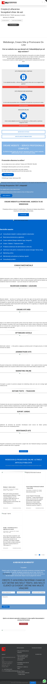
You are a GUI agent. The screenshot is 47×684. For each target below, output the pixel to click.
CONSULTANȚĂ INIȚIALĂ (23, 265)
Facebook (40, 491)
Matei (7, 489)
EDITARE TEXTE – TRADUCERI (23, 391)
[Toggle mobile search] (42, 2)
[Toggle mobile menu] (44, 2)
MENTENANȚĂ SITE (23, 431)
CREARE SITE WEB (23, 310)
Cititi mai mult (5, 508)
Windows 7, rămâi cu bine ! (9, 487)
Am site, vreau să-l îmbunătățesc (17, 20)
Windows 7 (5, 490)
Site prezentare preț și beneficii (23, 651)
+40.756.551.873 (7, 574)
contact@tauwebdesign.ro (11, 671)
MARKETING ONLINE (23, 371)
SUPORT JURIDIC (23, 412)
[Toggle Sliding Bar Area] (46, 1)
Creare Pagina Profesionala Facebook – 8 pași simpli (23, 672)
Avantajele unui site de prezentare (23, 663)
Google (4, 532)
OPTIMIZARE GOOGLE (23, 333)
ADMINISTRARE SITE (23, 352)
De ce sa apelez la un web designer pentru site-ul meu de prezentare (22, 657)
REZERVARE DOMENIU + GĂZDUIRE (23, 286)
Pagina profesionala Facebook (31, 491)
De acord (33, 682)
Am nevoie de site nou (5, 20)
